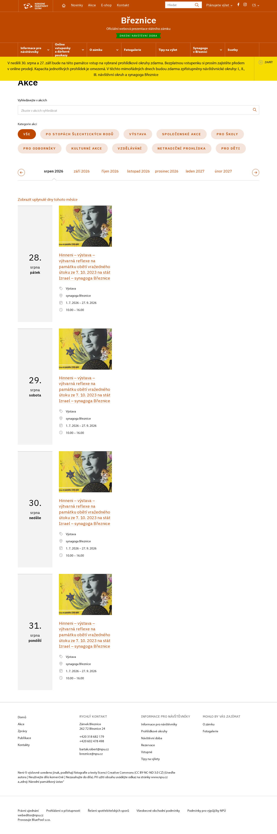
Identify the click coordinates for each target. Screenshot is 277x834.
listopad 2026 (138, 171)
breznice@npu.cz (91, 754)
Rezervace (148, 745)
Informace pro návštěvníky (159, 724)
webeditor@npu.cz (30, 815)
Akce (92, 5)
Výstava (138, 134)
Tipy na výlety (150, 759)
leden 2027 (195, 171)
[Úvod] (64, 5)
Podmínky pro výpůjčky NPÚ (206, 810)
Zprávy (22, 731)
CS (254, 5)
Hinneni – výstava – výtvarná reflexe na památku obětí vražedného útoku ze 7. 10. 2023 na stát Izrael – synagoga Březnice (84, 266)
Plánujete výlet (218, 5)
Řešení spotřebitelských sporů (109, 810)
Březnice (138, 20)
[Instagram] (245, 5)
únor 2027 (223, 171)
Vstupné (146, 752)
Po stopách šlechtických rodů (80, 134)
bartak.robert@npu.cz (94, 749)
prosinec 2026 (167, 171)
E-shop (106, 5)
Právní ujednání (28, 810)
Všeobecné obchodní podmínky (158, 810)
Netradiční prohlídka (182, 148)
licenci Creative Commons (116, 772)
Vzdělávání (130, 148)
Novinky (77, 5)
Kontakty (24, 745)
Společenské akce (181, 134)
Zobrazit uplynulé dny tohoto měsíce (47, 199)
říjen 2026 (110, 171)
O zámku (208, 724)
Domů (22, 717)
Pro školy (227, 134)
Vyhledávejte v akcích (32, 100)
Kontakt (123, 5)
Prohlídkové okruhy (154, 731)
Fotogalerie (210, 731)
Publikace (24, 738)
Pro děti (230, 148)
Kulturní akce (86, 148)
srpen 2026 (53, 171)
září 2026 (82, 171)
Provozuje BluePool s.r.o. (34, 820)
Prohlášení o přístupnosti (63, 810)
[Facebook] (238, 5)
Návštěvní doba (151, 738)
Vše (26, 134)
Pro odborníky (39, 148)
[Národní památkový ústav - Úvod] (35, 6)
